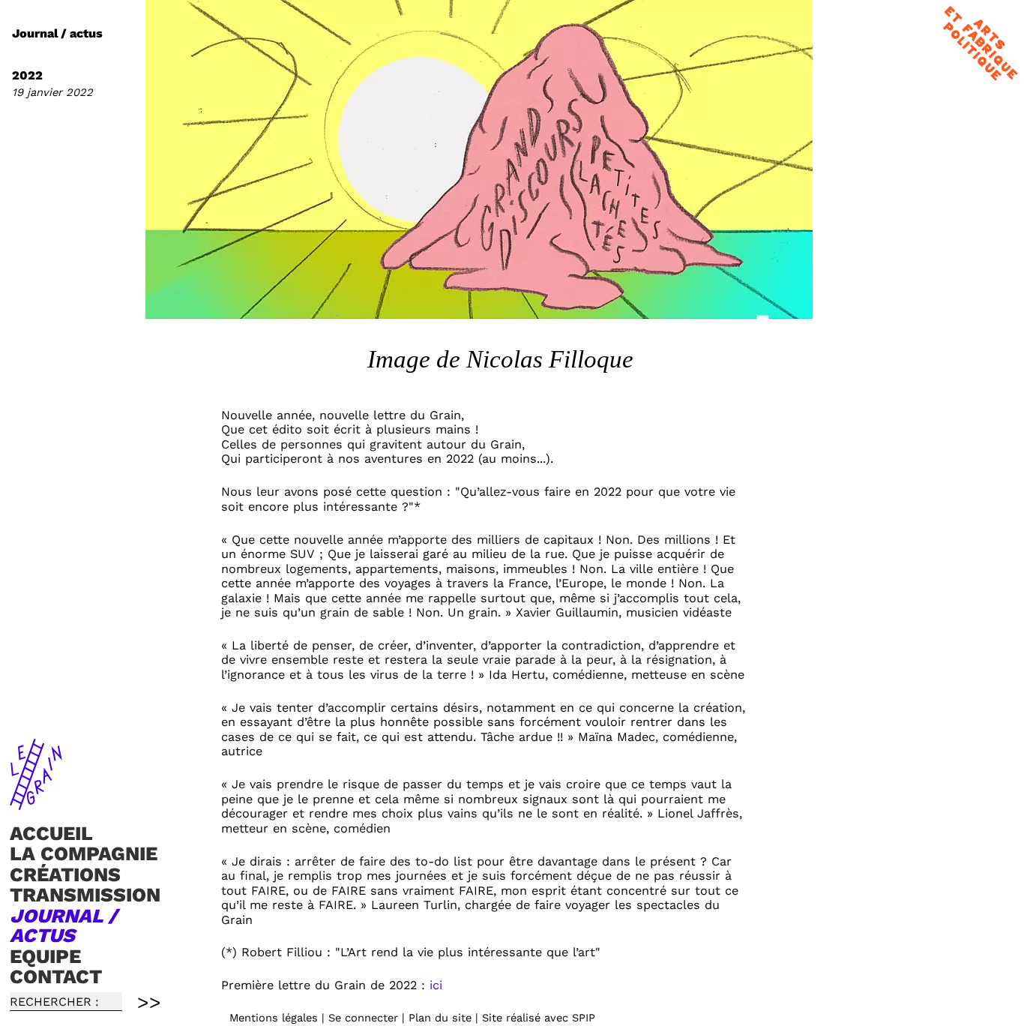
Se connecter (363, 1017)
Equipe (45, 956)
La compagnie (83, 853)
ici (436, 985)
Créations (65, 874)
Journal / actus (63, 925)
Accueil (51, 833)
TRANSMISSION (85, 895)
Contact (56, 976)
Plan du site (440, 1017)
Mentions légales (273, 1017)
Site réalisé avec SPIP (538, 1017)
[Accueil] (36, 803)
